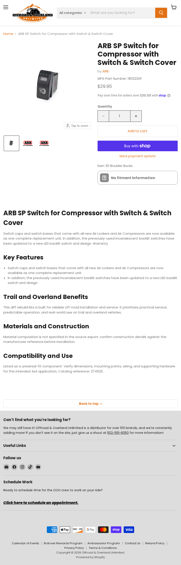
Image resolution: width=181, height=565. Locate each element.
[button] (11, 143)
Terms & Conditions (103, 548)
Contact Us (132, 543)
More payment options (138, 156)
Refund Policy (154, 543)
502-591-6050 (118, 433)
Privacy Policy (74, 548)
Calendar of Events (25, 543)
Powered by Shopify (90, 557)
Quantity (105, 106)
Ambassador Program (103, 543)
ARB (105, 71)
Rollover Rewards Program (63, 543)
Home (8, 34)
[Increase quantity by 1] (136, 116)
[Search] (161, 13)
